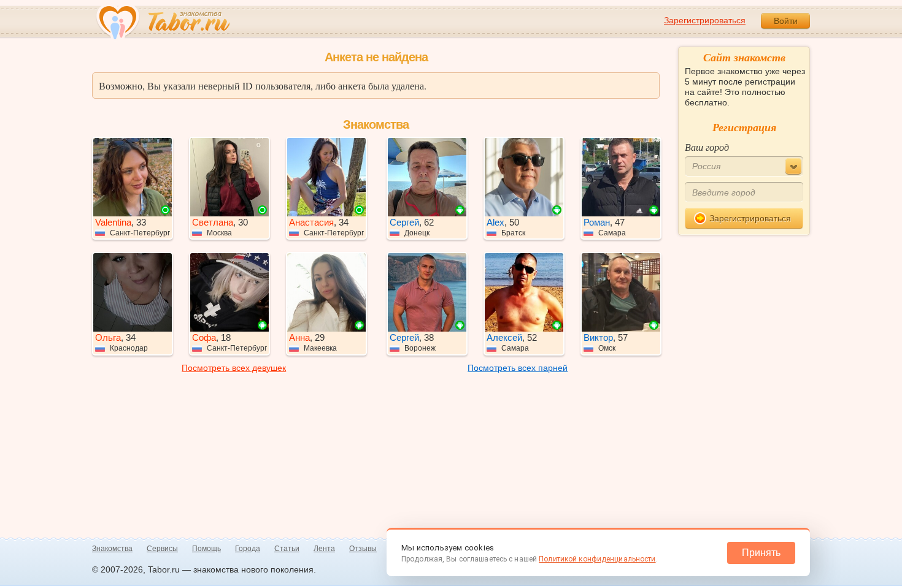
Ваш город (707, 146)
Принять (761, 552)
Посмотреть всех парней (518, 368)
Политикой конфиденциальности (597, 559)
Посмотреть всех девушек (234, 368)
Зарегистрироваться (705, 20)
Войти (786, 21)
